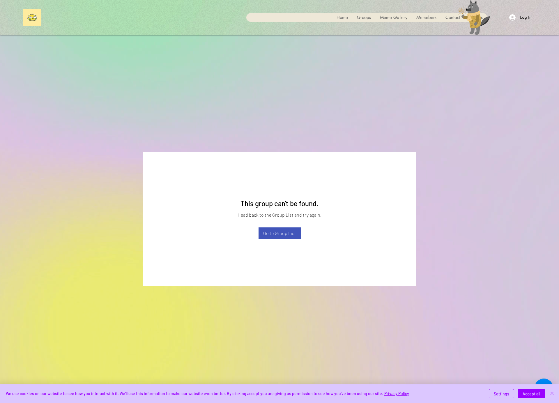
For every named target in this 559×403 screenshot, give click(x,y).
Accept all (531, 393)
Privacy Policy (396, 393)
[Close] (552, 393)
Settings (501, 393)
